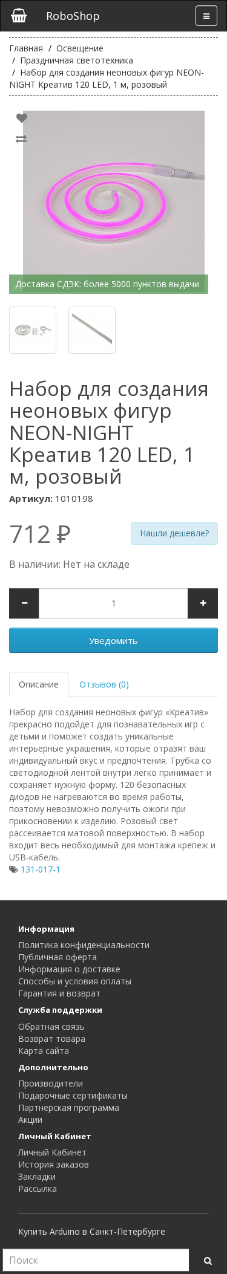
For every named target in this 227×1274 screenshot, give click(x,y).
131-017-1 (41, 869)
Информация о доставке (69, 969)
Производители (50, 1083)
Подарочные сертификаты (73, 1095)
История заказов (53, 1164)
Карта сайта (43, 1050)
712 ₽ (40, 534)
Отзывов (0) (104, 684)
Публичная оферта (57, 957)
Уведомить (113, 640)
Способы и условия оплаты (74, 981)
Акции (30, 1119)
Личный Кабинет (52, 1152)
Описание (39, 684)
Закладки (37, 1176)
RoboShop (73, 15)
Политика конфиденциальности (84, 945)
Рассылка (37, 1188)
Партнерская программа (68, 1107)
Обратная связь (51, 1026)
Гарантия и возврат (59, 993)
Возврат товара (51, 1038)
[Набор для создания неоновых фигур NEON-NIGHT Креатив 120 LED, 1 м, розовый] (113, 201)
